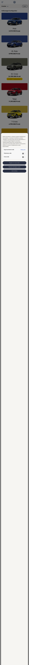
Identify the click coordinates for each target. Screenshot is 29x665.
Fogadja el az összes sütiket (14, 162)
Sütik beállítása (14, 170)
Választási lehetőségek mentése (14, 166)
